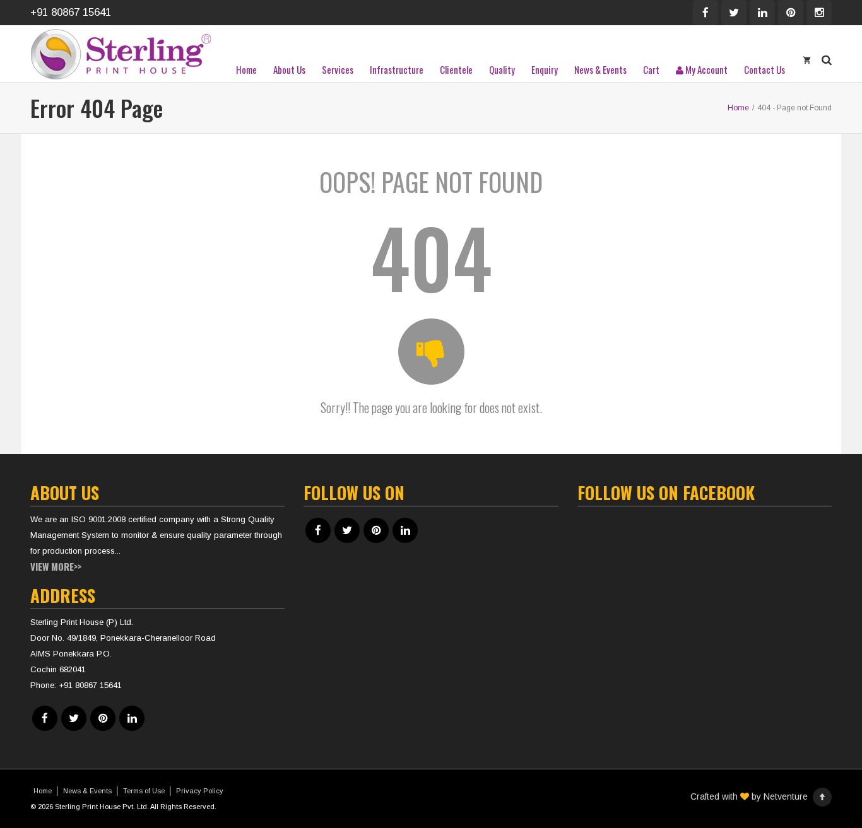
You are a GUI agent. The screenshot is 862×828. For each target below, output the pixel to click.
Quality (502, 69)
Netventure (786, 796)
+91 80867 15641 (70, 12)
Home (246, 69)
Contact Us (764, 69)
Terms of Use (144, 791)
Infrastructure (396, 69)
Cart (651, 69)
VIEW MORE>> (55, 566)
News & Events (600, 69)
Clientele (456, 69)
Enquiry (544, 69)
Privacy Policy (199, 791)
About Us (289, 69)
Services (337, 69)
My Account (705, 69)
